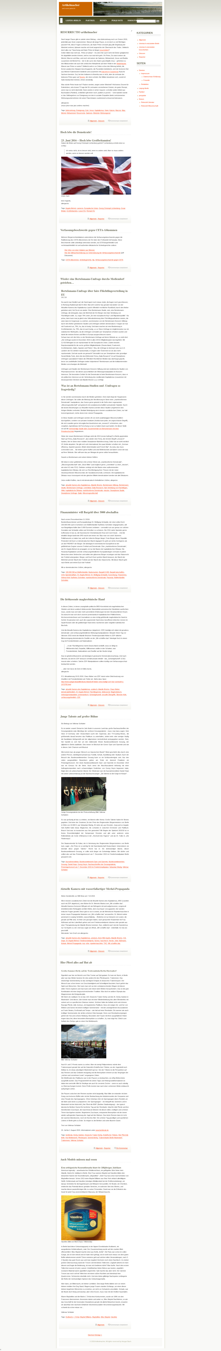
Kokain (63, 943)
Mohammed (71, 113)
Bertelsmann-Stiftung (110, 485)
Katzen (112, 110)
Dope (63, 941)
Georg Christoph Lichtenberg (109, 208)
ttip (93, 260)
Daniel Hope (72, 864)
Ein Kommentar (122, 1148)
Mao (123, 110)
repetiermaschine (96, 943)
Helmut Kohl (65, 577)
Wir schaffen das (114, 943)
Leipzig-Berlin (73, 20)
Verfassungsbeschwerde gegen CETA (109, 260)
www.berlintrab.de (102, 1130)
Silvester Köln (121, 695)
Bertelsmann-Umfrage (75, 488)
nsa (83, 943)
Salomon (89, 113)
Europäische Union (91, 208)
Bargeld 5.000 (104, 572)
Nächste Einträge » (95, 1335)
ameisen (94, 938)
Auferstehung (70, 110)
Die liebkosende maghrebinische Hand (82, 599)
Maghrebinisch (116, 692)
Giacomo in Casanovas (109, 72)
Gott (86, 110)
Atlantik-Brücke (96, 485)
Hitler (63, 490)
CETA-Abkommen (72, 260)
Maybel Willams (85, 1317)
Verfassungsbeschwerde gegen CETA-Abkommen (88, 230)
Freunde (146, 80)
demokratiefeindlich (68, 692)
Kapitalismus (99, 110)
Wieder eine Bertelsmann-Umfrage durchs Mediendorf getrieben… (92, 281)
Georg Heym (82, 864)
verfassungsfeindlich (68, 697)
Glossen (101, 121)
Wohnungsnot (105, 113)
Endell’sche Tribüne (110, 1135)
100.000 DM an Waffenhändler (77, 572)
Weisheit (96, 113)
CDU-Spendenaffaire (68, 575)
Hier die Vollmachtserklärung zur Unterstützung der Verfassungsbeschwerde (92, 253)
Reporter (101, 219)
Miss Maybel (105, 1317)
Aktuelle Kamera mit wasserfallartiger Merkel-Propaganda (94, 889)
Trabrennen (65, 1140)
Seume (82, 77)
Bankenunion (93, 572)
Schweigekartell (95, 695)
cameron (80, 208)
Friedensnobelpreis (87, 941)
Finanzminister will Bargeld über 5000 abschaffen (89, 512)
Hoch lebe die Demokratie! (76, 132)
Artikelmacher (71, 5)
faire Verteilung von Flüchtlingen (115, 488)
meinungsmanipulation (69, 695)
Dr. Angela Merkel (83, 575)
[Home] (61, 20)
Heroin (111, 941)
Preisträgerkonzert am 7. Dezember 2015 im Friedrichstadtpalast (85, 867)
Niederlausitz (121, 63)
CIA (124, 938)
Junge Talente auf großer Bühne (79, 716)
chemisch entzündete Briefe (149, 43)
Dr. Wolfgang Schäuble (99, 575)
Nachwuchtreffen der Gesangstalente (101, 864)
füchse (97, 941)
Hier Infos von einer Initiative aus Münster (79, 250)
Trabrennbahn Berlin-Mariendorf (110, 1138)
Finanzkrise (122, 575)
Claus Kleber (114, 689)
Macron (118, 110)
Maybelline (96, 1317)
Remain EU (91, 211)
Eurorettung (112, 575)
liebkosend (106, 692)
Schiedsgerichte (85, 260)
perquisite (117, 20)
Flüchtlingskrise (95, 692)
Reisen (103, 20)
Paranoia (110, 577)
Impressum (145, 73)
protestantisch (83, 695)
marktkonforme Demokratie (93, 490)
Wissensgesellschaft (90, 493)
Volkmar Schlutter (77, 1140)
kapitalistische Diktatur (74, 490)
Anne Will (101, 938)
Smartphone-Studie (117, 490)
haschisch (104, 941)
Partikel (90, 20)
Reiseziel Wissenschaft (149, 106)
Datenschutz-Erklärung (151, 77)
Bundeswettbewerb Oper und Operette (94, 862)
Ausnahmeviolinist (72, 862)
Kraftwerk (69, 1317)
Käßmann (122, 941)
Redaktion (145, 84)
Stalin (80, 493)
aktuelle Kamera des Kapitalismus (78, 485)
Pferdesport (82, 1138)
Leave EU (82, 211)
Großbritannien (72, 211)
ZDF (78, 697)
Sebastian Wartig (115, 867)
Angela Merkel (71, 208)
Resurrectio (81, 113)
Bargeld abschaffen (117, 572)
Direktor (133, 20)
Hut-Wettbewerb (71, 1138)
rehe (87, 943)
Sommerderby (93, 1138)
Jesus (91, 110)
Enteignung (80, 110)
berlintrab (69, 1135)
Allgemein (93, 121)
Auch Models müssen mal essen (78, 1159)
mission (106, 490)
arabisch (94, 689)
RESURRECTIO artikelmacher (78, 32)
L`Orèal (76, 1317)
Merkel (63, 113)
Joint (116, 941)
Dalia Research (97, 488)
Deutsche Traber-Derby (93, 1135)
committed (87, 488)
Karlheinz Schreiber (78, 577)
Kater (107, 110)
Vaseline (114, 1317)
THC (105, 943)
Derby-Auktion (78, 1135)
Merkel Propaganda (74, 943)
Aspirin (107, 938)
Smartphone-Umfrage (69, 493)
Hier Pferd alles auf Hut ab (76, 962)
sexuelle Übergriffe (108, 695)
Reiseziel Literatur (147, 102)
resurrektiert (104, 50)
